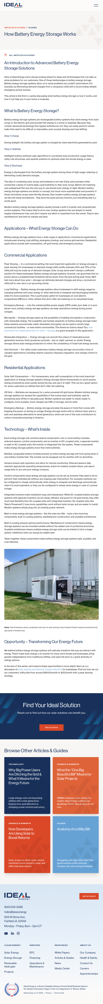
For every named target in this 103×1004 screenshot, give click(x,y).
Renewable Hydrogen (10, 965)
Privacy (48, 993)
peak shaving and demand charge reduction (40, 669)
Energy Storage (13, 957)
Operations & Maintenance (37, 965)
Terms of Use (59, 993)
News (58, 963)
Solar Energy (11, 952)
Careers (84, 968)
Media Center (62, 968)
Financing (35, 957)
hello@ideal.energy (15, 912)
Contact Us (86, 963)
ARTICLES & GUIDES (14, 28)
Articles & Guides (64, 957)
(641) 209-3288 (13, 907)
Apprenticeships (89, 973)
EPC (32, 952)
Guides (32, 28)
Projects (9, 971)
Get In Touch (51, 727)
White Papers (62, 952)
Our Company (88, 952)
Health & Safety (88, 957)
